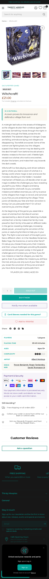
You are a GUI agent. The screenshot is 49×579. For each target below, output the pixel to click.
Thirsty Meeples (9, 493)
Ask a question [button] (24, 448)
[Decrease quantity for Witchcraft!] (4, 291)
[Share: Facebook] (10, 328)
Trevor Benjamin (21, 365)
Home (4, 21)
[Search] (44, 14)
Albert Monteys (38, 359)
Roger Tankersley (37, 365)
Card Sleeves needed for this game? (24, 314)
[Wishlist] (40, 7)
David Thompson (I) (36, 367)
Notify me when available (24, 305)
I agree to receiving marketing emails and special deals (23, 530)
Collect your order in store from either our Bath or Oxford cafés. (25, 415)
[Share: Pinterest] (18, 328)
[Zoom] (42, 28)
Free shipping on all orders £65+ (21, 407)
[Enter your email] (44, 524)
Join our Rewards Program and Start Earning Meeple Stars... (25, 422)
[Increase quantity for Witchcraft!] (11, 291)
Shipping (13, 101)
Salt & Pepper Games (10, 86)
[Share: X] (14, 328)
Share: (4, 328)
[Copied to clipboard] (22, 328)
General (6, 500)
